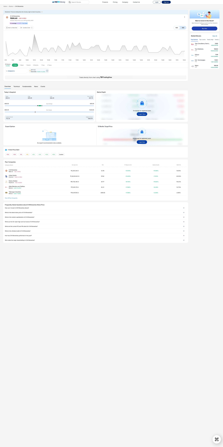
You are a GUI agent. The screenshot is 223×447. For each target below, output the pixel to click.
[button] (95, 208)
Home (5, 6)
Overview (8, 86)
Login (156, 2)
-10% (14, 154)
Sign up (166, 2)
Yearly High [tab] (210, 39)
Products (105, 2)
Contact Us (136, 2)
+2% (33, 154)
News (36, 86)
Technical (17, 86)
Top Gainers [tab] (194, 39)
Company (125, 2)
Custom (61, 154)
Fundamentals (26, 86)
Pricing (115, 2)
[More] (184, 17)
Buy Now (204, 28)
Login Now (142, 114)
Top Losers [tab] (202, 39)
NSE (177, 27)
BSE (183, 27)
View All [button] (214, 36)
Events (43, 86)
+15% (53, 154)
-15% (7, 154)
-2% (27, 154)
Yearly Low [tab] (218, 39)
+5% (40, 154)
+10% (46, 154)
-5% (21, 154)
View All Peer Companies (11, 198)
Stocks (11, 6)
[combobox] (79, 2)
